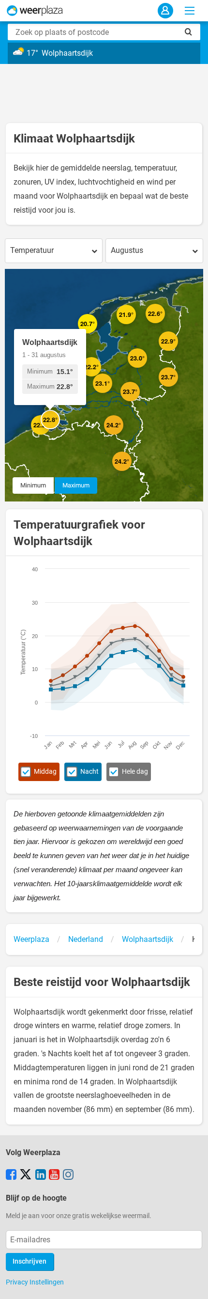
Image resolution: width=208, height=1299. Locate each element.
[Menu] (189, 11)
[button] (85, 405)
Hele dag (135, 771)
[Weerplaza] (35, 10)
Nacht (89, 771)
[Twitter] (25, 1175)
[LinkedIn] (40, 1175)
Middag (45, 771)
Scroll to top (192, 1283)
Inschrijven (29, 1261)
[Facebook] (11, 1175)
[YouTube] (54, 1175)
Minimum (33, 485)
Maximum (75, 485)
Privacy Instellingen (35, 1282)
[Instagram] (68, 1175)
